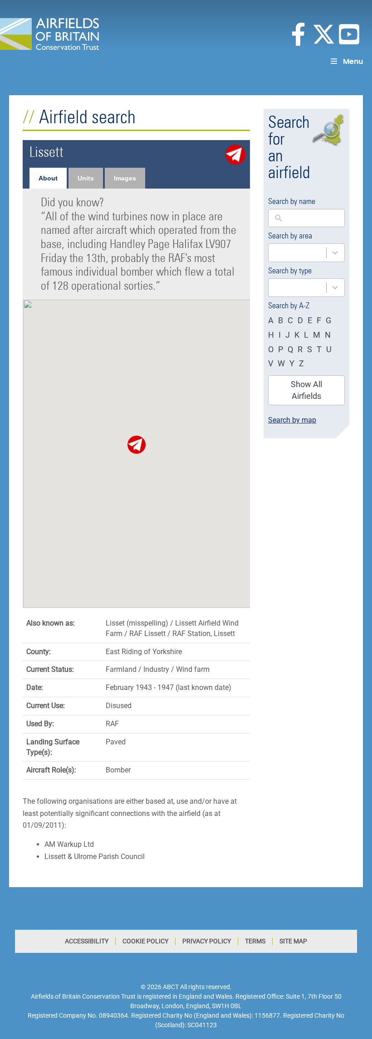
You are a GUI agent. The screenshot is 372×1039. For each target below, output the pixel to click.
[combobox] (306, 252)
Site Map (293, 941)
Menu (353, 61)
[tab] (48, 178)
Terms (255, 941)
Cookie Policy (145, 941)
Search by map (292, 420)
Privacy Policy (206, 941)
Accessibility (86, 941)
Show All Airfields (306, 390)
